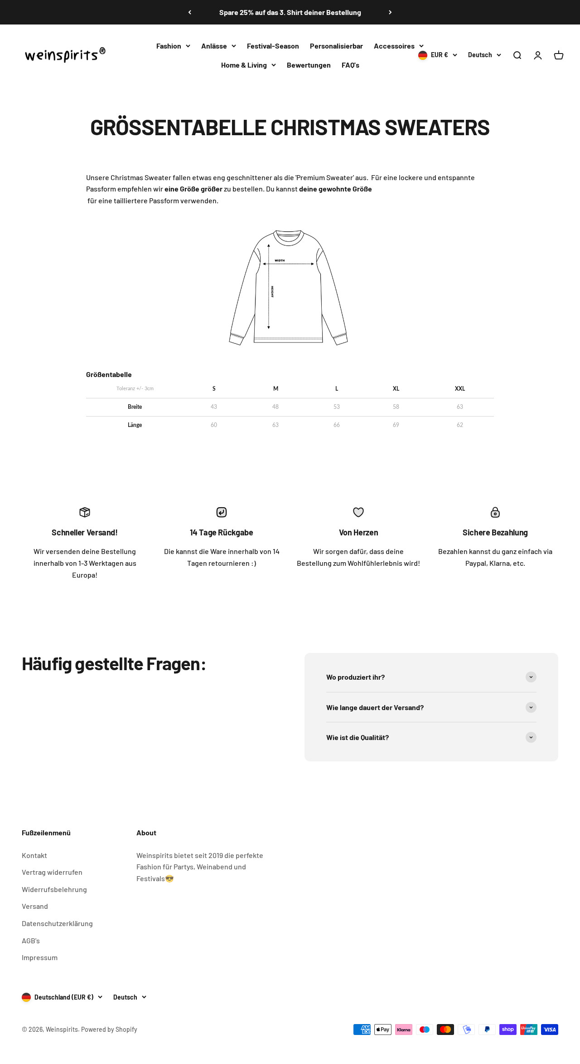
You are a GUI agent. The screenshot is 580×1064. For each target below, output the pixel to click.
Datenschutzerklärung (57, 923)
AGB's (31, 940)
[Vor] (390, 12)
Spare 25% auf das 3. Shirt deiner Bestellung (290, 12)
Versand (35, 906)
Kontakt (34, 855)
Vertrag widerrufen (52, 872)
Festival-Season (273, 45)
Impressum (40, 957)
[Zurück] (189, 12)
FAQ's (350, 64)
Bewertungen (309, 64)
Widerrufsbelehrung (54, 889)
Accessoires (394, 45)
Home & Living (244, 64)
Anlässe (214, 45)
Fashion (168, 45)
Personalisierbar (336, 45)
